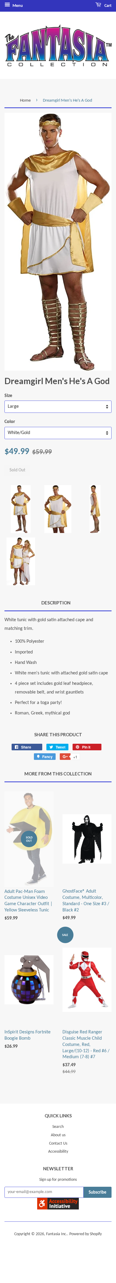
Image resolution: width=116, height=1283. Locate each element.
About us (58, 1135)
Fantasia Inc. (56, 1234)
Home (25, 100)
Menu (17, 6)
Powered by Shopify (85, 1234)
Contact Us (58, 1143)
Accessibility (58, 1152)
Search (58, 1127)
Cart (108, 6)
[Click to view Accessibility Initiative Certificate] (58, 1208)
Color (9, 421)
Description (55, 602)
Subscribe (97, 1192)
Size (8, 395)
